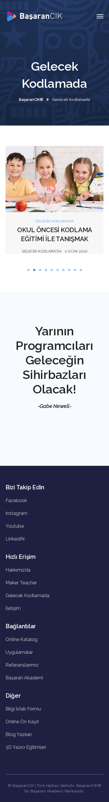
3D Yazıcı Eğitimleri (26, 747)
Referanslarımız (22, 665)
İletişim (13, 608)
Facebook (16, 500)
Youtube (15, 526)
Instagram (16, 513)
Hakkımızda (18, 570)
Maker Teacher (21, 583)
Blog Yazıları (19, 734)
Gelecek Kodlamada (27, 595)
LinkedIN (15, 539)
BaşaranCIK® (31, 99)
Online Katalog (21, 639)
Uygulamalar (19, 652)
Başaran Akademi (24, 678)
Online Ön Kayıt (22, 721)
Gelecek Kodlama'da (54, 221)
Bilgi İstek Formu (23, 709)
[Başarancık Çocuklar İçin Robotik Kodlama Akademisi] (35, 16)
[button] (28, 270)
